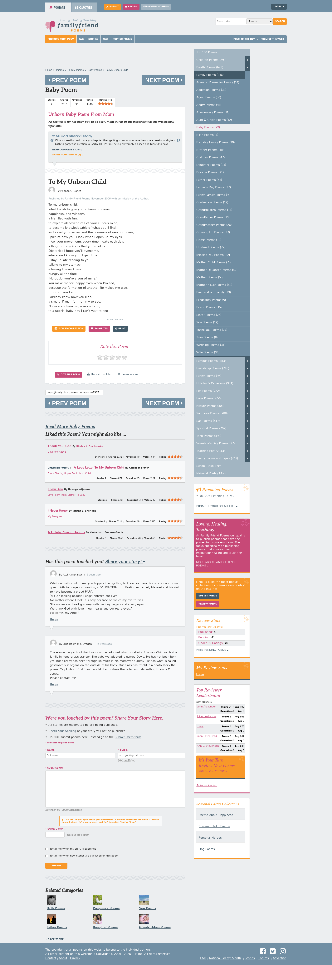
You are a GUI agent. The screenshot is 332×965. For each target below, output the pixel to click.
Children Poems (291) (211, 60)
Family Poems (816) (210, 75)
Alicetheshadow (206, 716)
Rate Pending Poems (211, 650)
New (105, 39)
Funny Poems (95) (208, 376)
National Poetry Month (212, 473)
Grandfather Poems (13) (213, 217)
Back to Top (56, 939)
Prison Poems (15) (209, 307)
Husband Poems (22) (210, 247)
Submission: (55, 768)
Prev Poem (68, 80)
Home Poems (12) (208, 240)
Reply (54, 619)
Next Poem (163, 80)
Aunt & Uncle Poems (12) (214, 120)
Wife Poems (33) (207, 352)
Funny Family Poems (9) (213, 195)
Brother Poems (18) (210, 150)
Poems (59, 7)
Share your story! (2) (66, 155)
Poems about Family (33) (213, 292)
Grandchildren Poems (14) (214, 210)
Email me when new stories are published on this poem (84, 855)
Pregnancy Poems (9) (211, 300)
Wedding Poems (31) (210, 345)
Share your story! (124, 561)
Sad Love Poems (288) (212, 413)
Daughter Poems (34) (211, 165)
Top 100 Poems (122, 39)
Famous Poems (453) (211, 361)
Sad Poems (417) (208, 421)
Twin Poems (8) (207, 337)
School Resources (208, 466)
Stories (93, 39)
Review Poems (207, 604)
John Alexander (206, 706)
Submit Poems (207, 596)
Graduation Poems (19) (212, 202)
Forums (263, 958)
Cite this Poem (70, 375)
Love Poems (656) (209, 398)
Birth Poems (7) (207, 135)
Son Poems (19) (207, 322)
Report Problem (101, 374)
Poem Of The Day (244, 39)
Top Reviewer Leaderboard (209, 692)
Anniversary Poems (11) (212, 112)
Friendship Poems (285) (212, 368)
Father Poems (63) (209, 180)
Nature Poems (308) (210, 406)
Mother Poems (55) (209, 277)
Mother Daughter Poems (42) (216, 270)
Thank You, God (59, 446)
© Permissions (128, 374)
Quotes (85, 7)
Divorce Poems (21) (210, 172)
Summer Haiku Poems (214, 826)
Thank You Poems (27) (211, 330)
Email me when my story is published (73, 848)
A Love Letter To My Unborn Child (99, 467)
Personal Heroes (210, 837)
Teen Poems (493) (208, 436)
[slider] (105, 103)
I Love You (55, 489)
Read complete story (66, 150)
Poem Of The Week (272, 39)
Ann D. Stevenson (208, 746)
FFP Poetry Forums (156, 7)
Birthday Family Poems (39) (215, 142)
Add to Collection (70, 329)
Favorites (101, 329)
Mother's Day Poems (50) (214, 285)
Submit (114, 7)
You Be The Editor (212, 771)
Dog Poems (207, 849)
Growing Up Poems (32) (213, 232)
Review (132, 7)
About (63, 958)
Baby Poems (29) (208, 127)
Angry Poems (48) (209, 105)
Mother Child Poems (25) (214, 262)
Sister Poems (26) (208, 315)
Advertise (279, 958)
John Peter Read (207, 736)
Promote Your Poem (61, 39)
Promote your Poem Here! (215, 506)
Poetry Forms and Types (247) (217, 458)
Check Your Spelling (62, 731)
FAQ (81, 39)
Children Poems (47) (210, 157)
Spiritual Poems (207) (211, 428)
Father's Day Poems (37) (213, 187)
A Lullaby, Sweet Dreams (66, 532)
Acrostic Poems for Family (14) (217, 82)
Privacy (75, 958)
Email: (124, 750)
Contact (50, 958)
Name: (51, 750)
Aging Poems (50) (208, 97)
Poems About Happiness (216, 815)
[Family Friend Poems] (71, 27)
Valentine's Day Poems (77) (215, 443)
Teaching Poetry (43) (210, 451)
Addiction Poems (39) (211, 90)
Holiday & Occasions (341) (214, 383)
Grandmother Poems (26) (214, 225)
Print (121, 329)
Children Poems (58, 468)
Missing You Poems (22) (213, 255)
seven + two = (56, 829)
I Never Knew (58, 510)
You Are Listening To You (216, 496)
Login (200, 674)
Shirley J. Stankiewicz (89, 446)
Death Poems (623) (209, 67)
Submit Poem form (128, 737)
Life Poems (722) (208, 391)
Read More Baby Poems (70, 426)
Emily (200, 726)
